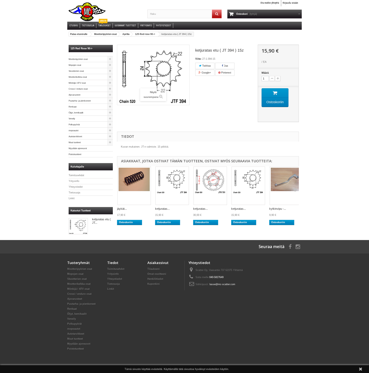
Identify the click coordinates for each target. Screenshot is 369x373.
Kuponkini (153, 283)
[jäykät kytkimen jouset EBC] (134, 186)
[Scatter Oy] (104, 11)
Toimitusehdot (76, 175)
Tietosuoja (74, 192)
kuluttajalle (77, 166)
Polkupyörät (74, 124)
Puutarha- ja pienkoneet (80, 101)
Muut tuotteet (75, 142)
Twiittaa (206, 65)
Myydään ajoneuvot (78, 148)
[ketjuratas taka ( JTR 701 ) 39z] (210, 186)
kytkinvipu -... (277, 208)
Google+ (206, 72)
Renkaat (72, 107)
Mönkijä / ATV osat (77, 83)
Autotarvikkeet (75, 136)
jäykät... (122, 208)
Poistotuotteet (75, 154)
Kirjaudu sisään (290, 2)
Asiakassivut (158, 262)
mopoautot (73, 130)
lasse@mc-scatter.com (222, 284)
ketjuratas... (162, 208)
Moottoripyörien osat (78, 59)
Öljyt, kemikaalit (76, 112)
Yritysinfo (74, 181)
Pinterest (225, 72)
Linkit (72, 198)
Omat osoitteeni (156, 273)
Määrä (265, 72)
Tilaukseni (153, 268)
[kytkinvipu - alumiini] (286, 186)
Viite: (198, 58)
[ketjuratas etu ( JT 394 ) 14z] (172, 186)
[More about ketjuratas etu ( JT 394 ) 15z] (78, 226)
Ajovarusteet (74, 95)
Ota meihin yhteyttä (269, 2)
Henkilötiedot (155, 278)
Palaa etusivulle (78, 34)
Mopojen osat (75, 65)
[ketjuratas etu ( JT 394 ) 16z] (248, 186)
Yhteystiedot (76, 186)
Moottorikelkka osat (78, 77)
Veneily (72, 118)
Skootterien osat (76, 71)
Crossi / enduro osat (78, 89)
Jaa (225, 65)
